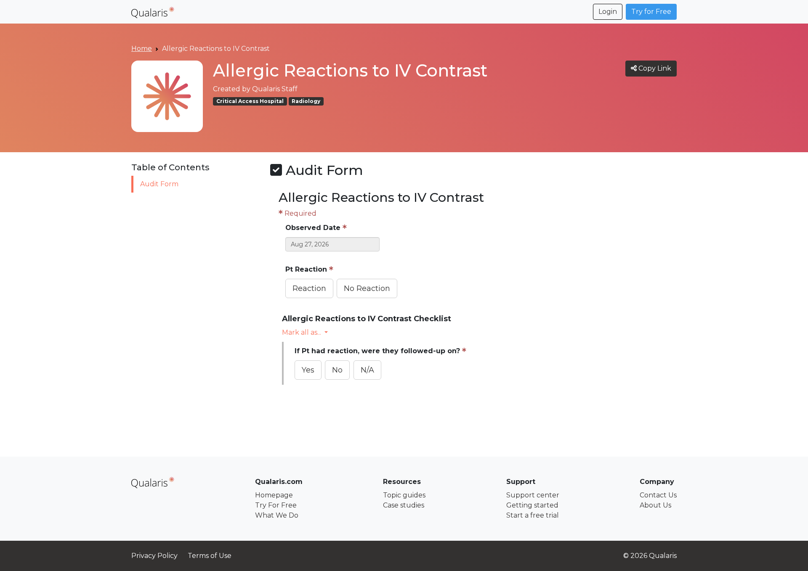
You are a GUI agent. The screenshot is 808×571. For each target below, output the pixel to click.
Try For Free (276, 505)
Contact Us (658, 495)
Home (141, 49)
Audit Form (159, 184)
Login (607, 12)
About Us (655, 505)
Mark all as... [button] (301, 332)
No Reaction (367, 288)
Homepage (274, 495)
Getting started (532, 505)
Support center (532, 495)
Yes (308, 370)
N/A (367, 370)
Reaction (309, 288)
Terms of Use (209, 556)
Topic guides (404, 495)
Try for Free (651, 12)
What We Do (276, 515)
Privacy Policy (154, 556)
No (337, 370)
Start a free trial (532, 515)
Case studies (403, 505)
